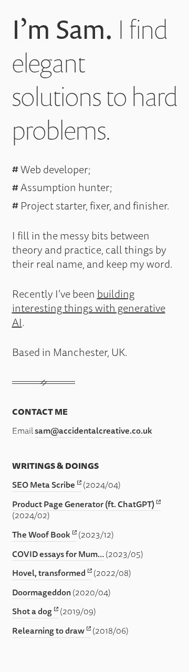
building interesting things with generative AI (88, 308)
